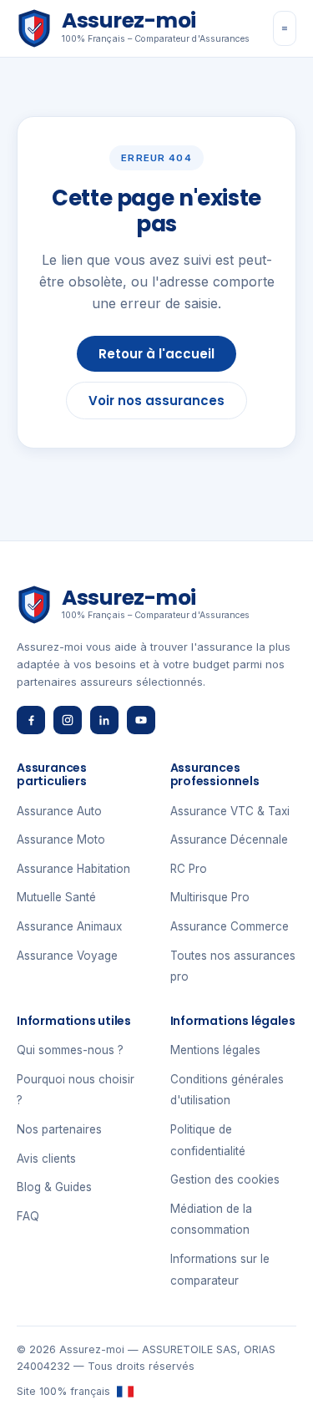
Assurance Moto (61, 839)
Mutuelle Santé (56, 897)
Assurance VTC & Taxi (230, 811)
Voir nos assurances (156, 400)
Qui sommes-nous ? (70, 1050)
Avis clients (46, 1158)
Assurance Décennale (229, 839)
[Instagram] (67, 720)
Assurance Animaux (69, 926)
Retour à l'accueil (156, 354)
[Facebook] (31, 720)
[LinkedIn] (104, 720)
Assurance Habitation (73, 868)
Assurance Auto (59, 811)
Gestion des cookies (225, 1179)
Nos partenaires (59, 1129)
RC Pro (188, 868)
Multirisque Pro (210, 897)
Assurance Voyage (67, 955)
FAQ (28, 1216)
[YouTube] (141, 720)
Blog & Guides (54, 1187)
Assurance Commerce (229, 926)
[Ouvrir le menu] (284, 28)
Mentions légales (215, 1050)
